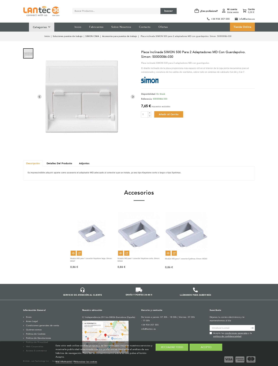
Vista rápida (73, 253)
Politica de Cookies (35, 334)
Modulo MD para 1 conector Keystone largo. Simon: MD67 (91, 259)
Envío (29, 317)
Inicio (78, 27)
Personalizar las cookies (85, 361)
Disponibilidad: (148, 94)
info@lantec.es (247, 19)
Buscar (168, 11)
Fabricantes (96, 27)
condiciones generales (236, 333)
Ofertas (163, 27)
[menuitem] (28, 53)
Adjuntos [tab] (84, 163)
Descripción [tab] (33, 163)
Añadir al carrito (169, 114)
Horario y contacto (151, 310)
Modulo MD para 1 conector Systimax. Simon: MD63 (186, 259)
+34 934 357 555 (220, 19)
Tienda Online (242, 27)
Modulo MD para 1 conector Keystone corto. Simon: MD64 (139, 259)
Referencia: (146, 99)
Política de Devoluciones (38, 338)
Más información (64, 361)
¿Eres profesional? (209, 11)
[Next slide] (133, 97)
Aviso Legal (32, 321)
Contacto (145, 27)
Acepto (206, 347)
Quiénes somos (34, 329)
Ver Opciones (79, 253)
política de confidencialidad (227, 336)
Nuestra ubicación (92, 310)
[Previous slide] (40, 97)
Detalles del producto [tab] (59, 163)
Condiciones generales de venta (42, 325)
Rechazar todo (172, 347)
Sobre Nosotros (121, 27)
